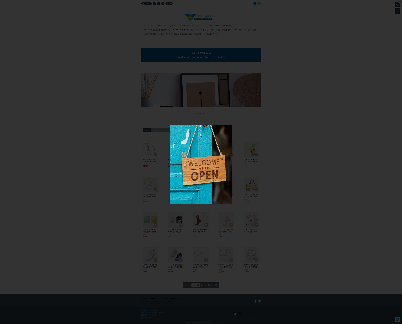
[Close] (231, 122)
